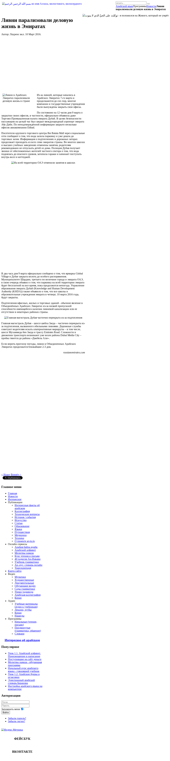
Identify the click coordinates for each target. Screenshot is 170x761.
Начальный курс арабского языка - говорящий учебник (23, 670)
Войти (6, 712)
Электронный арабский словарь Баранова (21, 682)
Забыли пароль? (17, 718)
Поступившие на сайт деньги (24, 659)
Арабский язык (124, 6)
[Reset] (148, 3)
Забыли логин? (16, 721)
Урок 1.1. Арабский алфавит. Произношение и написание (24, 655)
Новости (151, 6)
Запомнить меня (10, 709)
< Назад (5, 474)
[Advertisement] (43, 64)
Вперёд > (16, 474)
